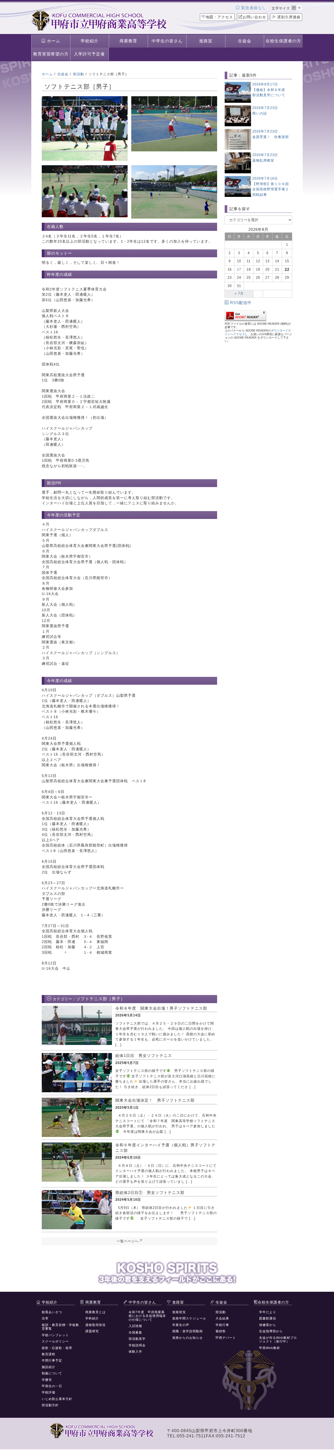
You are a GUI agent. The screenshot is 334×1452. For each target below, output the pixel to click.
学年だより (267, 1312)
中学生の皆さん (167, 41)
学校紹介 (89, 41)
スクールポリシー (55, 1341)
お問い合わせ (254, 17)
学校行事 (222, 1325)
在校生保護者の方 (283, 41)
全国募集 (135, 1332)
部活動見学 (137, 1339)
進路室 (205, 41)
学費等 (47, 1380)
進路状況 (179, 1312)
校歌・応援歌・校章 (57, 1348)
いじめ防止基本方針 (57, 1399)
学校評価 (48, 1392)
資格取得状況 (95, 1325)
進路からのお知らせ (187, 1338)
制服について (52, 1373)
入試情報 (135, 1326)
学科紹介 (92, 1318)
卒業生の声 (180, 1325)
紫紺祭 (221, 1331)
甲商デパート (226, 1338)
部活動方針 (50, 1405)
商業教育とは (95, 1312)
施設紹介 (48, 1367)
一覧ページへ (128, 1241)
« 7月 (239, 293)
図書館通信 (267, 1318)
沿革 (45, 1318)
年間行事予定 (52, 1360)
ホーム (53, 41)
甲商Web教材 (269, 1348)
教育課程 (48, 1354)
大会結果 (222, 1318)
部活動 (221, 1312)
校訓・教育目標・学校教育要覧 (60, 1326)
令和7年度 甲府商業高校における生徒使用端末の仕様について (147, 1316)
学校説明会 (137, 1345)
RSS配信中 (241, 302)
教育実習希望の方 (51, 54)
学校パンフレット (55, 1335)
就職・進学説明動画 (187, 1331)
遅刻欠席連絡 (288, 17)
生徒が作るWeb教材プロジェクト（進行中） (278, 1339)
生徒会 (244, 41)
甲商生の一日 (52, 1386)
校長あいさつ (52, 1312)
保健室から (267, 1325)
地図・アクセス (219, 17)
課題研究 (92, 1331)
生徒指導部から (271, 1331)
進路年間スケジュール (189, 1318)
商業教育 (128, 41)
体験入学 (135, 1351)
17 (239, 269)
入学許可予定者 (89, 54)
